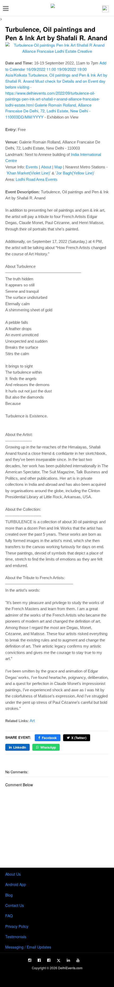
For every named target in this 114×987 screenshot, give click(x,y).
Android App (15, 884)
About (46, 167)
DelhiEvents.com (70, 968)
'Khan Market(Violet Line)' (28, 173)
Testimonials (15, 936)
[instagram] (29, 960)
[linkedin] (68, 960)
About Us (13, 874)
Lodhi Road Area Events (37, 179)
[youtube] (78, 960)
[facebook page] (39, 960)
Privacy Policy (16, 926)
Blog (9, 895)
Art (32, 720)
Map (58, 167)
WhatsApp (48, 747)
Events (32, 167)
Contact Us (14, 905)
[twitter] (58, 960)
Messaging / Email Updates (28, 947)
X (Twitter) (78, 737)
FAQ (9, 915)
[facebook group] (48, 960)
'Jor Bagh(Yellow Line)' (75, 173)
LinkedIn (19, 747)
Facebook (49, 737)
